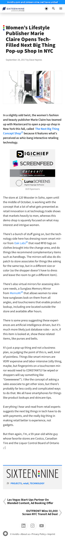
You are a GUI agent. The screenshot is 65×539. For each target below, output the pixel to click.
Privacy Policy (39, 534)
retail (26, 483)
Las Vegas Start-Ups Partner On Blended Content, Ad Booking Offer (30, 501)
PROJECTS (16, 483)
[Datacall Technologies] (32, 173)
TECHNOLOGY (37, 483)
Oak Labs (20, 243)
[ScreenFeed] (32, 163)
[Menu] (60, 8)
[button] (53, 8)
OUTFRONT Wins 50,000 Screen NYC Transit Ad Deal (40, 512)
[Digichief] (32, 154)
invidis (15, 534)
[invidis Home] (12, 8)
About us (25, 534)
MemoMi (15, 293)
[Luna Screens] (32, 182)
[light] (46, 8)
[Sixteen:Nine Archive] (32, 477)
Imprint (51, 534)
